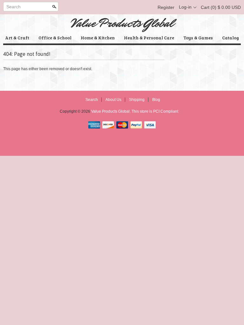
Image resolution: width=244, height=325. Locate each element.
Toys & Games (198, 38)
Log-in (185, 7)
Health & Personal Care (149, 38)
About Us (113, 99)
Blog (156, 99)
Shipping (137, 99)
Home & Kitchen (98, 38)
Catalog (230, 38)
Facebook (115, 7)
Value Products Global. (111, 111)
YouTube (148, 7)
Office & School (54, 38)
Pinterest (137, 7)
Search (13, 6)
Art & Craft (17, 38)
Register (166, 7)
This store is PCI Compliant (155, 111)
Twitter (126, 7)
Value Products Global (122, 23)
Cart (221, 7)
